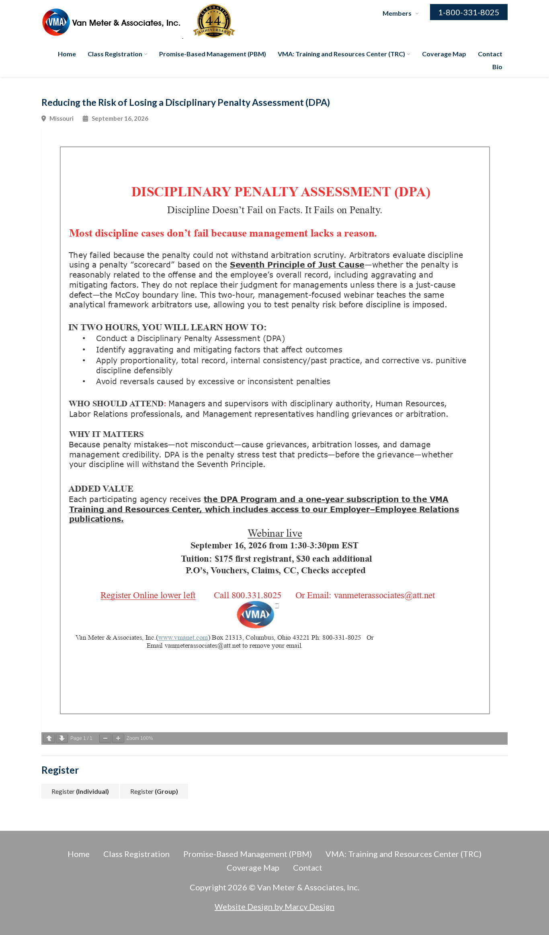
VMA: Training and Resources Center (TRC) (341, 54)
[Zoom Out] (105, 738)
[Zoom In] (118, 738)
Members (397, 13)
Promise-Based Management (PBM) (212, 54)
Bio (497, 66)
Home (67, 54)
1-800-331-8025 (469, 12)
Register (80, 791)
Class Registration (115, 54)
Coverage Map (444, 54)
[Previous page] (49, 738)
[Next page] (62, 738)
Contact (490, 54)
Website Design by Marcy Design (274, 906)
